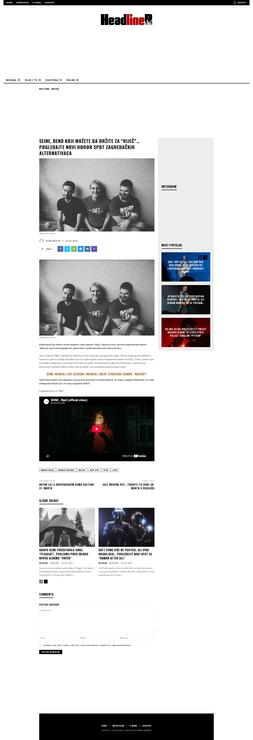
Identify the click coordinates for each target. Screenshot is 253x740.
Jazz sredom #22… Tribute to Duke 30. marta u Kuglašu (128, 486)
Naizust (82, 470)
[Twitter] (67, 249)
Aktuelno (43, 563)
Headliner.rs (53, 241)
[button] (239, 2)
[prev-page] (41, 581)
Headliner (54, 563)
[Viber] (94, 249)
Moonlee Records (66, 470)
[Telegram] (81, 249)
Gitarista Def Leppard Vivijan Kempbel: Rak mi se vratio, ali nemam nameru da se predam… (186, 300)
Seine (114, 470)
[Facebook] (60, 249)
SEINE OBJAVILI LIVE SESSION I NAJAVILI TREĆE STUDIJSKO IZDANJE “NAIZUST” (96, 374)
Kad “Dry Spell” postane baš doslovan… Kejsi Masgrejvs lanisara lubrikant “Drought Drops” (185, 266)
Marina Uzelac (47, 470)
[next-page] (46, 581)
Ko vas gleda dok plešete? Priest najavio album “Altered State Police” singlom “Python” (185, 332)
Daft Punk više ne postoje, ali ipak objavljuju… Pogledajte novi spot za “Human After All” (125, 554)
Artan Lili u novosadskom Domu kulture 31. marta (66, 486)
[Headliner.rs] (42, 241)
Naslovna (44, 88)
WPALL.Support (145, 730)
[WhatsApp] (74, 249)
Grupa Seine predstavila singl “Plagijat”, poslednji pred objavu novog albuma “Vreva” (63, 554)
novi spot (94, 470)
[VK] (87, 249)
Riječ (106, 470)
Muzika (55, 88)
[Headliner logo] (126, 19)
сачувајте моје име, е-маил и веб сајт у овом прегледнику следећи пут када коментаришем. (87, 645)
